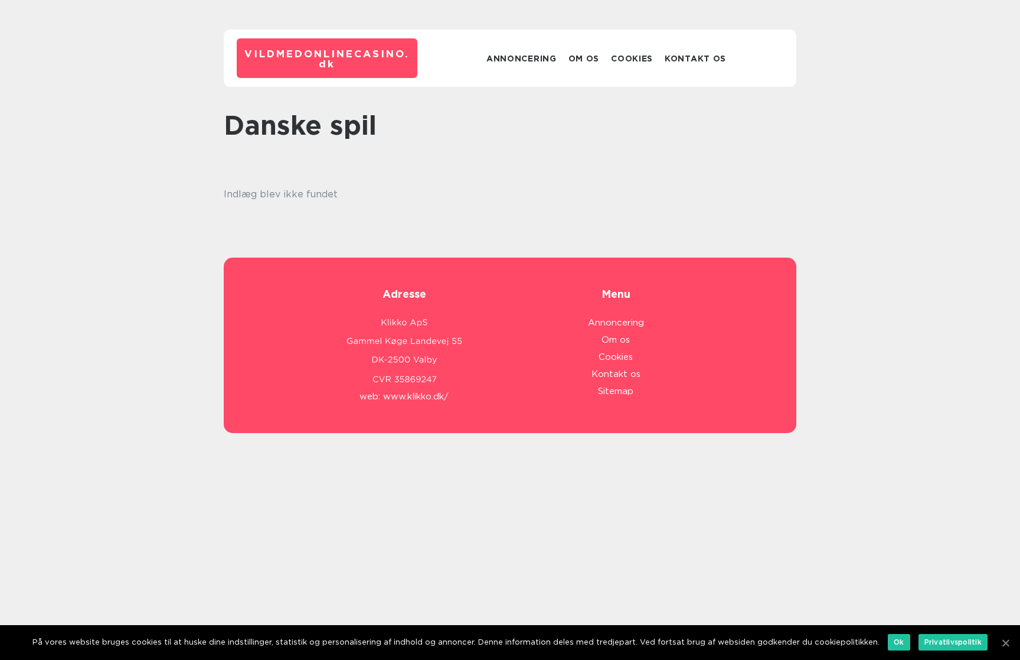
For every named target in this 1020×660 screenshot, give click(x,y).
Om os (584, 58)
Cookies (632, 58)
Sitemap (615, 391)
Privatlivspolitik (953, 642)
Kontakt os (695, 58)
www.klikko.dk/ (416, 396)
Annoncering (521, 58)
